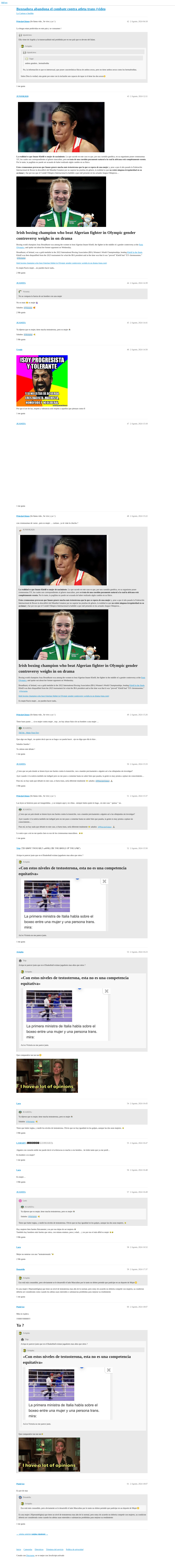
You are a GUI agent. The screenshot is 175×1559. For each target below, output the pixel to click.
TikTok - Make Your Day (29, 733)
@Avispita (21, 258)
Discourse (30, 1555)
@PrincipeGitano (102, 781)
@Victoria (28, 308)
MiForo (4, 3)
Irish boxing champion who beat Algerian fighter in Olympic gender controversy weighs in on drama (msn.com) (61, 263)
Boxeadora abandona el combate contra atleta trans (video (61, 9)
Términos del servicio (54, 1549)
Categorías (28, 1549)
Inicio (18, 1549)
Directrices (39, 1549)
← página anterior (23, 1534)
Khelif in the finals (134, 252)
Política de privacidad (74, 1549)
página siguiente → (40, 1534)
